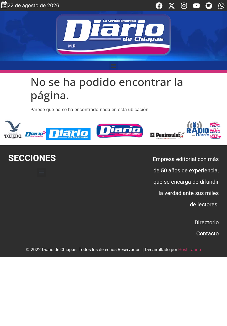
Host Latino (189, 249)
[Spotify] (209, 5)
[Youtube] (196, 5)
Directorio (207, 222)
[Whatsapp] (221, 5)
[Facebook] (159, 5)
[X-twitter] (171, 5)
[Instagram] (184, 5)
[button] (113, 65)
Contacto (207, 233)
